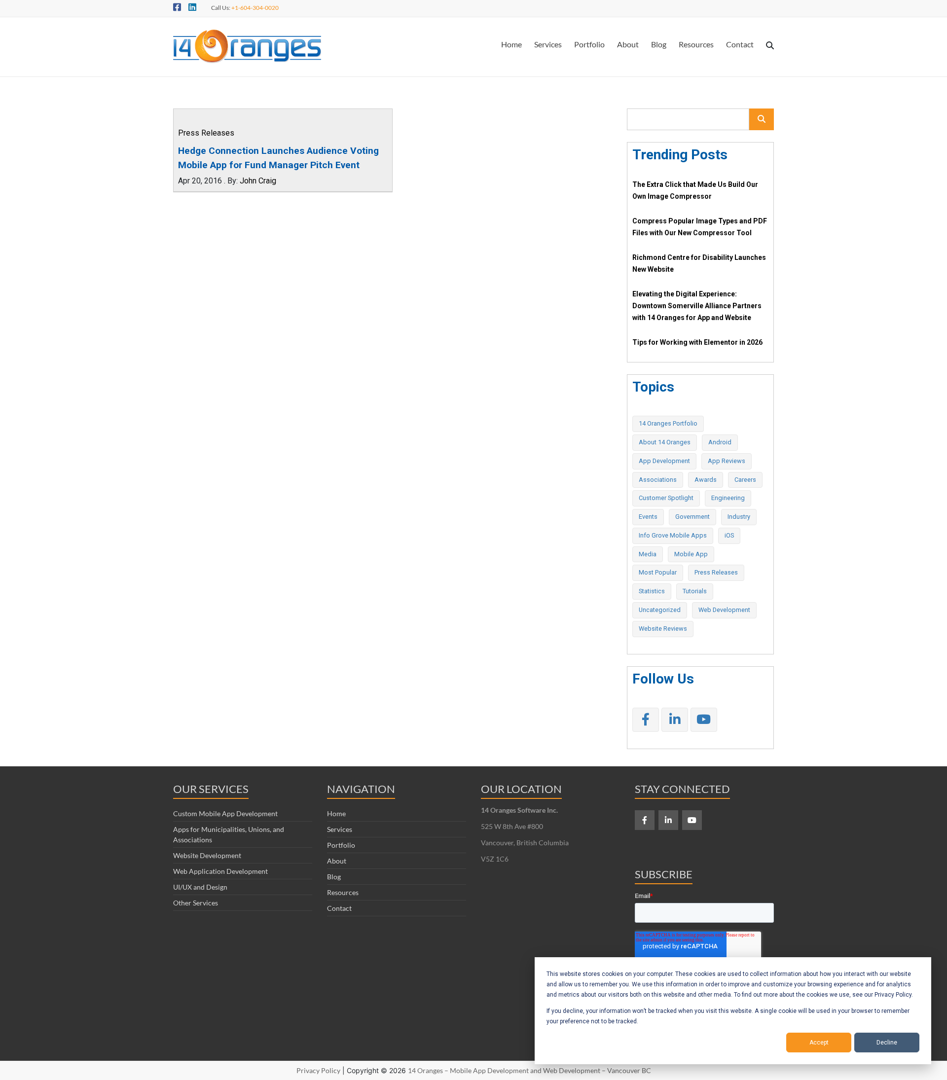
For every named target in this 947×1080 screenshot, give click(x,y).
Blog (658, 44)
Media (647, 554)
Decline (886, 1042)
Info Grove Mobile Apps (673, 535)
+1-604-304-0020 (255, 7)
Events (648, 516)
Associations (658, 479)
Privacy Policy (318, 1070)
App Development (664, 461)
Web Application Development (220, 871)
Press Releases (206, 133)
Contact (740, 44)
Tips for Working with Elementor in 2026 (697, 342)
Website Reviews (663, 628)
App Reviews (726, 461)
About (628, 44)
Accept (819, 1042)
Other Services (195, 903)
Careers (745, 479)
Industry (739, 516)
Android (719, 442)
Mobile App (691, 554)
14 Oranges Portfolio (668, 423)
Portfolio (589, 44)
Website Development (207, 855)
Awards (705, 479)
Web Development (724, 609)
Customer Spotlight (666, 498)
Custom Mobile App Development (225, 813)
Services (548, 44)
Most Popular (658, 572)
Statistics (652, 591)
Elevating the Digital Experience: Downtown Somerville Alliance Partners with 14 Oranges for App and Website (697, 306)
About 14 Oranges (665, 442)
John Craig (258, 180)
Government (692, 516)
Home (511, 44)
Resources (696, 44)
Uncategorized (660, 609)
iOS (729, 535)
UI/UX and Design (200, 887)
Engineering (728, 498)
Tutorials (695, 591)
